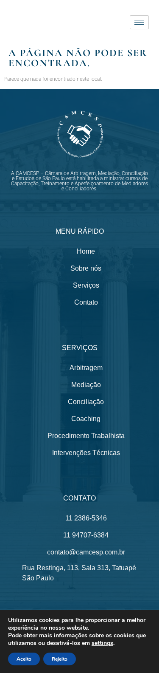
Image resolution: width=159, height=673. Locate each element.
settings (102, 643)
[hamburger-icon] (139, 22)
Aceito (24, 659)
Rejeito (59, 659)
